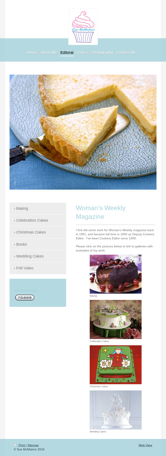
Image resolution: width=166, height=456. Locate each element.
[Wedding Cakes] (116, 409)
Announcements (26, 290)
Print (22, 445)
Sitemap (33, 445)
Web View (145, 445)
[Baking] (116, 274)
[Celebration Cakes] (116, 319)
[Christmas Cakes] (116, 364)
